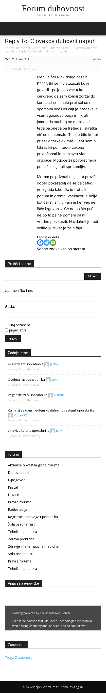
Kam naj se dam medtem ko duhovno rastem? (42, 410)
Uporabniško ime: (19, 290)
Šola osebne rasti (21, 524)
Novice (13, 494)
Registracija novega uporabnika (33, 516)
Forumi (40, 48)
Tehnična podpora (22, 531)
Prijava (12, 338)
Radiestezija (17, 509)
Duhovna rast (59, 48)
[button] (99, 28)
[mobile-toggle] (8, 28)
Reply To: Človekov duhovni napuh (50, 41)
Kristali (13, 487)
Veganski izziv (18, 395)
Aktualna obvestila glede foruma (33, 465)
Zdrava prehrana (21, 539)
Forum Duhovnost (17, 48)
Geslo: (10, 306)
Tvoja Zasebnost (18, 657)
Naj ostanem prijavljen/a (19, 327)
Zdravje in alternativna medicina (33, 546)
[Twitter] (46, 242)
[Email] (53, 242)
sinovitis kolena (19, 430)
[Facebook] (40, 242)
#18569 (96, 59)
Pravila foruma (19, 502)
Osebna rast (17, 379)
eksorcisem (16, 364)
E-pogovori (16, 480)
